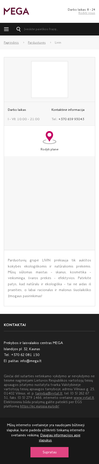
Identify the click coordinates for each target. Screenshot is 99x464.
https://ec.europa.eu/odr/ (39, 406)
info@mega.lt (31, 361)
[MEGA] (16, 11)
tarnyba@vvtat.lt (48, 393)
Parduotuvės (37, 42)
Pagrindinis (11, 42)
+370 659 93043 (71, 119)
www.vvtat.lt (84, 398)
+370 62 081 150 (25, 355)
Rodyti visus (86, 13)
